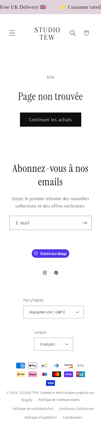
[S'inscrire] (84, 223)
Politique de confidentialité (33, 409)
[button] (12, 33)
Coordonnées (72, 417)
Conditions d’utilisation (76, 409)
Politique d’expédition (41, 417)
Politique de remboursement (59, 400)
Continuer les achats (50, 119)
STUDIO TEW (29, 393)
